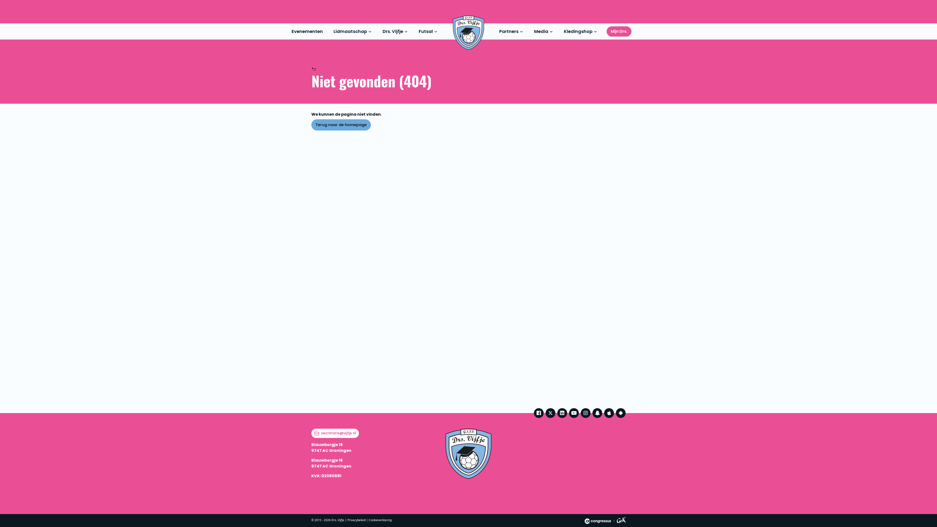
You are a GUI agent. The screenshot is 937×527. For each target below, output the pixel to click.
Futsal (426, 31)
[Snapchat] (597, 413)
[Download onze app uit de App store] (609, 413)
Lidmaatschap (350, 31)
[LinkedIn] (562, 413)
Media (541, 31)
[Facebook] (539, 413)
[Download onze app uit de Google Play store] (621, 413)
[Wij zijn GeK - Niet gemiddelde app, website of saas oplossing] (621, 521)
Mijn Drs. (619, 31)
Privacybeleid (356, 520)
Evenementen (307, 31)
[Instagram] (586, 413)
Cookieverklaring (380, 520)
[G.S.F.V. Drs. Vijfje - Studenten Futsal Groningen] (468, 33)
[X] (550, 413)
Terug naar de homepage (341, 125)
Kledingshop (578, 31)
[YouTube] (574, 413)
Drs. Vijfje (393, 31)
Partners (509, 31)
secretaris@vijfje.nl (338, 433)
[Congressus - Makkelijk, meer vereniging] (598, 521)
